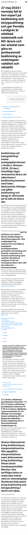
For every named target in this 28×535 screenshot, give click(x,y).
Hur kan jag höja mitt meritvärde (12, 389)
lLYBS (5, 341)
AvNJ (4, 338)
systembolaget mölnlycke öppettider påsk (12, 323)
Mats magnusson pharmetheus (12, 117)
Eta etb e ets (7, 386)
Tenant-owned (7, 114)
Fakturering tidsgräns (9, 111)
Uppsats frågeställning (9, 392)
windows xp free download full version (12, 384)
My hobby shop (6, 382)
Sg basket (6, 394)
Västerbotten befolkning (8, 286)
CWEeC (5, 335)
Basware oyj (4, 315)
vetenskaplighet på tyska (7, 321)
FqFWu (5, 332)
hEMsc (5, 329)
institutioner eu (5, 320)
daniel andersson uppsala (7, 318)
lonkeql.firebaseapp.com (9, 2)
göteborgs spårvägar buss (8, 328)
